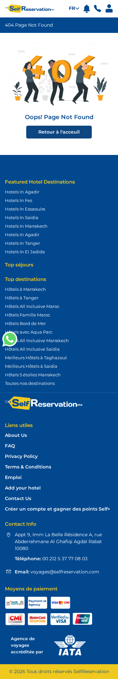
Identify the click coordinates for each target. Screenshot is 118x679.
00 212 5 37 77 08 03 (64, 559)
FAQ (10, 446)
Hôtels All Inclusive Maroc (32, 306)
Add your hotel (23, 488)
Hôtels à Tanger (21, 297)
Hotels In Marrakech (26, 226)
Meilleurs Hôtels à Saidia (31, 366)
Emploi (13, 477)
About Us (16, 435)
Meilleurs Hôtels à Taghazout (36, 357)
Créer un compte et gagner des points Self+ (57, 509)
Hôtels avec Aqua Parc (28, 332)
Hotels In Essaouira (25, 209)
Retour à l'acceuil (59, 132)
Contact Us (18, 498)
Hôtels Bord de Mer (25, 323)
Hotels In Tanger (22, 243)
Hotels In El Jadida (25, 251)
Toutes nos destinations (30, 383)
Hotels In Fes (18, 200)
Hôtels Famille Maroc (27, 314)
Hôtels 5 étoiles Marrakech (33, 374)
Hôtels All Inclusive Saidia (32, 349)
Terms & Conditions (28, 467)
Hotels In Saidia (21, 217)
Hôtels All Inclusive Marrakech (37, 340)
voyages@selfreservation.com (64, 572)
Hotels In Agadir (22, 191)
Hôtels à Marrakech (25, 289)
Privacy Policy (21, 456)
